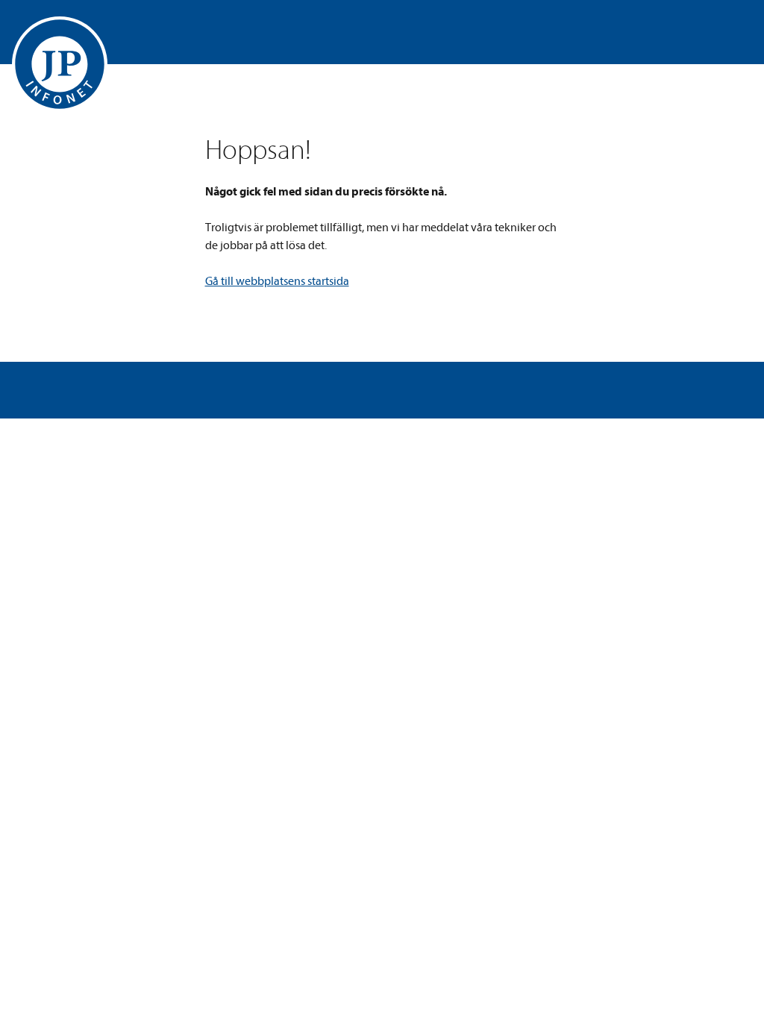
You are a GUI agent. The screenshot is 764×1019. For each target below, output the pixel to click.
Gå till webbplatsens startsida (277, 281)
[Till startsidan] (59, 64)
